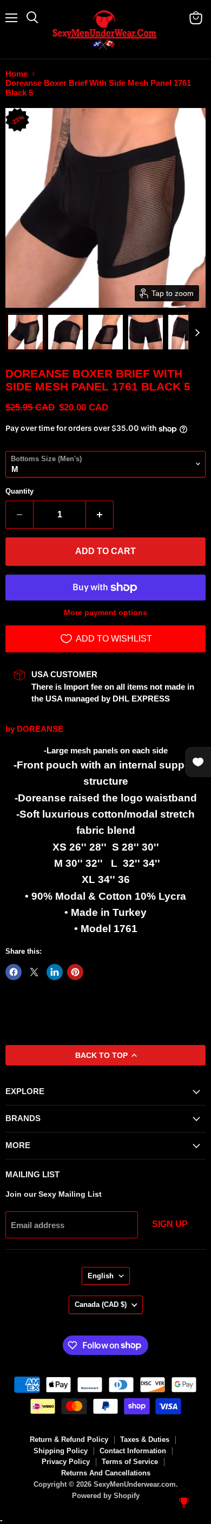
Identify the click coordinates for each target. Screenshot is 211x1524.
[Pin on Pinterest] (75, 972)
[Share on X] (34, 972)
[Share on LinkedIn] (55, 972)
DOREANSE (40, 728)
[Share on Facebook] (13, 972)
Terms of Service (130, 1462)
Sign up (170, 1224)
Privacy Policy (66, 1462)
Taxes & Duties (144, 1439)
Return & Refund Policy (69, 1439)
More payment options (105, 612)
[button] (25, 332)
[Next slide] (197, 332)
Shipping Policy (61, 1451)
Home (16, 73)
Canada (101, 1304)
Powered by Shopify (106, 1496)
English (101, 1276)
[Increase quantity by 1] (100, 515)
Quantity (19, 491)
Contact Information (133, 1451)
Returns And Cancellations (105, 1473)
